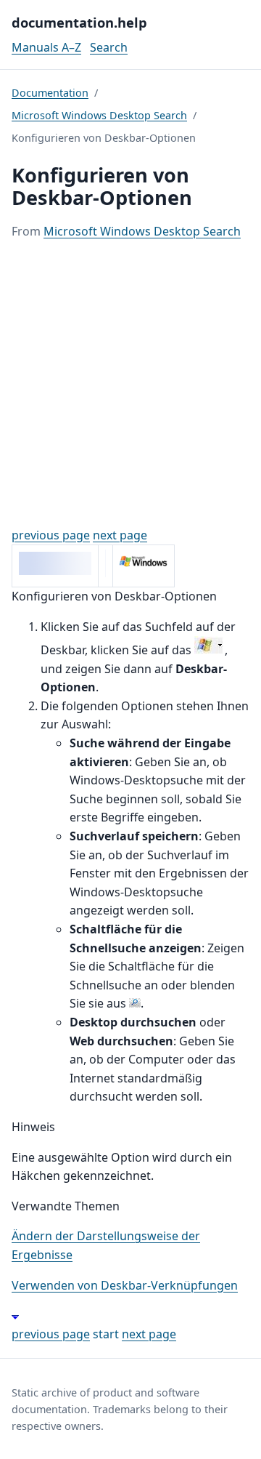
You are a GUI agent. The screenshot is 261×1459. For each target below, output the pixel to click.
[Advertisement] (130, 384)
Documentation (50, 93)
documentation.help (79, 22)
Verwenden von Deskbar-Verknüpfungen (125, 1285)
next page (120, 535)
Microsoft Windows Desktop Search (99, 115)
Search (109, 47)
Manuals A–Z (46, 47)
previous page (51, 535)
